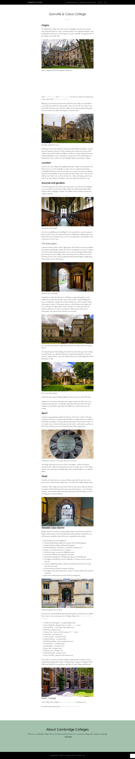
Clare (53, 97)
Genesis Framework (71, 755)
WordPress (78, 755)
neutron (74, 625)
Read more (68, 737)
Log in (83, 755)
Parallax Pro (62, 755)
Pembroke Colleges (64, 97)
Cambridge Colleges (34, 2)
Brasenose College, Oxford (68, 702)
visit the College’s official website (70, 706)
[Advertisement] (67, 84)
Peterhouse (48, 97)
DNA (72, 632)
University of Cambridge (61, 99)
